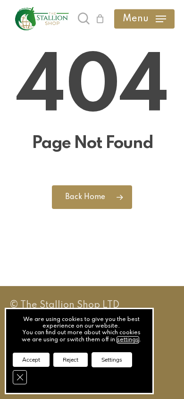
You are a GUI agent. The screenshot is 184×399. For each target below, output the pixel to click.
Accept (31, 360)
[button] (144, 19)
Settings (111, 360)
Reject (70, 360)
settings (128, 340)
